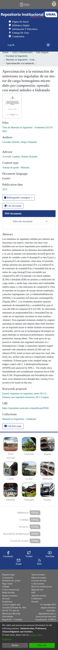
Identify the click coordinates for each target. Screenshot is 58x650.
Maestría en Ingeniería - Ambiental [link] (21, 59)
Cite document (13, 206)
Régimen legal (8, 574)
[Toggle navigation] (48, 45)
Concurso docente (39, 580)
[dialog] (29, 636)
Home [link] (5, 52)
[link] (19, 419)
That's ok (41, 645)
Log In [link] (11, 45)
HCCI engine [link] (42, 397)
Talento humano (38, 574)
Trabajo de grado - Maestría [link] (15, 167)
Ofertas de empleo (38, 577)
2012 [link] (4, 189)
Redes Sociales (8, 592)
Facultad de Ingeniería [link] (17, 56)
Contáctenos (36, 598)
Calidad (5, 586)
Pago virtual (7, 583)
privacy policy (36, 635)
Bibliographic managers (18, 197)
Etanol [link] (5, 393)
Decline (15, 645)
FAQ (33, 592)
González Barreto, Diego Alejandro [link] (19, 142)
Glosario (35, 601)
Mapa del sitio (37, 589)
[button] (29, 14)
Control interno (37, 583)
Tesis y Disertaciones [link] (22, 52)
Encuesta (6, 598)
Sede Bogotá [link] (42, 52)
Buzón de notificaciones (41, 586)
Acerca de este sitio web (46, 616)
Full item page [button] (14, 426)
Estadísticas (7, 601)
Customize (6, 639)
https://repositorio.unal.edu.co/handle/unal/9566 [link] (25, 408)
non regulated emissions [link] (22, 397)
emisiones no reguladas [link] (21, 393)
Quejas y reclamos (9, 595)
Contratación (7, 577)
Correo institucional (10, 589)
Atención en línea (38, 595)
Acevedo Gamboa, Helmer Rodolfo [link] (19, 156)
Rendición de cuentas (11, 580)
